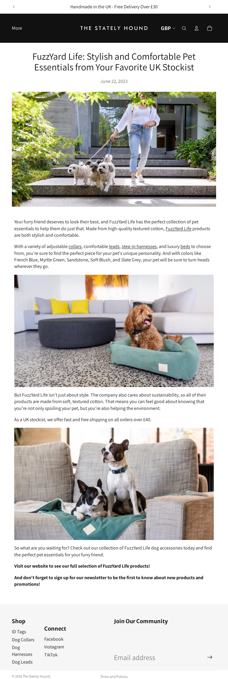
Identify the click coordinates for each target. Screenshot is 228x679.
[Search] (184, 28)
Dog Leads (22, 662)
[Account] (196, 28)
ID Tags (19, 632)
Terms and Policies (114, 676)
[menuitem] (17, 28)
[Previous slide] (13, 6)
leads (114, 246)
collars (75, 246)
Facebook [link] (54, 639)
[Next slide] (209, 6)
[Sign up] (210, 657)
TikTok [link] (51, 655)
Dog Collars (23, 640)
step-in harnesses (139, 246)
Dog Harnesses (22, 650)
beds (185, 246)
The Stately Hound (36, 676)
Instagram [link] (54, 647)
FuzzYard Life (178, 228)
